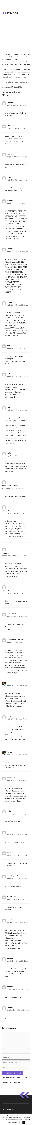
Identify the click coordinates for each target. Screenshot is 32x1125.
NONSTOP (14, 87)
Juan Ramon (11, 614)
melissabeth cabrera (15, 639)
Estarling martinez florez (16, 876)
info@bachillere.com (13, 704)
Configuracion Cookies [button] (14, 1122)
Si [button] (23, 1122)
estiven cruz (11, 897)
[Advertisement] (16, 36)
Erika (9, 177)
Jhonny (10, 683)
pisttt (9, 811)
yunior (9, 126)
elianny (10, 986)
